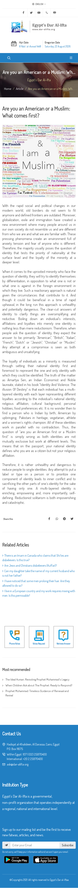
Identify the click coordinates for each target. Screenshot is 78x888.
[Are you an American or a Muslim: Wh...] (49, 519)
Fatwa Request (39, 643)
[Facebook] (23, 12)
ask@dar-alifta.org (17, 764)
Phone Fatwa (14, 643)
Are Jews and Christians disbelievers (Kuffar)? (30, 565)
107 (25, 754)
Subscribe (67, 845)
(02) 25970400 (37, 754)
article (19, 88)
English (39, 4)
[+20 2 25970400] (47, 12)
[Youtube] (39, 12)
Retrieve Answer (63, 643)
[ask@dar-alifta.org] (54, 12)
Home (7, 88)
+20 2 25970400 (33, 759)
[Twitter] (31, 12)
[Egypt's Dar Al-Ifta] (39, 26)
